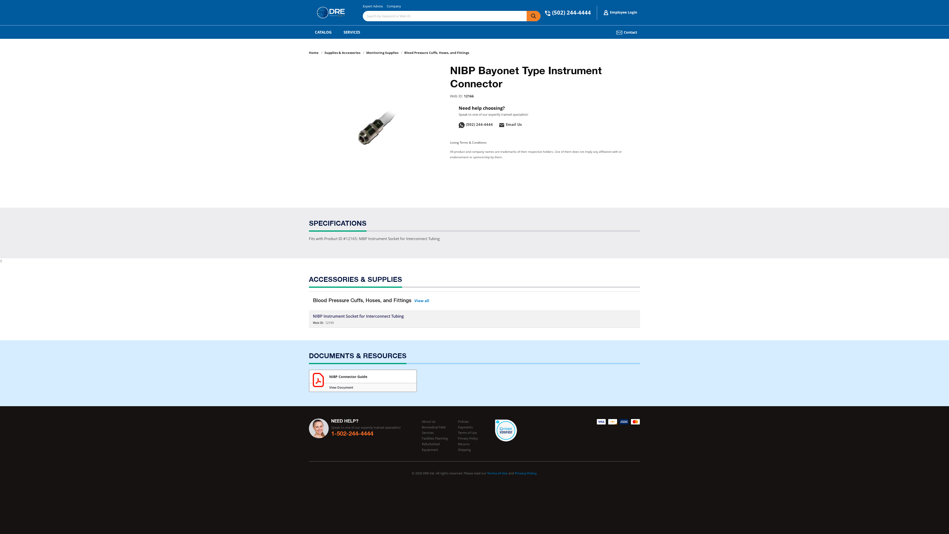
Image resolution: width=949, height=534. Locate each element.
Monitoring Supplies (382, 52)
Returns (464, 444)
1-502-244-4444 (352, 434)
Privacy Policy (468, 438)
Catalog (323, 32)
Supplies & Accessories (342, 52)
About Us (428, 421)
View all (421, 300)
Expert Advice (373, 6)
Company (394, 6)
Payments (465, 427)
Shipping (464, 449)
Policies (463, 421)
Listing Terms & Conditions (468, 142)
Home (314, 52)
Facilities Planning (435, 438)
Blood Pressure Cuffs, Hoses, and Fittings (436, 52)
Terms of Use (467, 432)
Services (352, 32)
